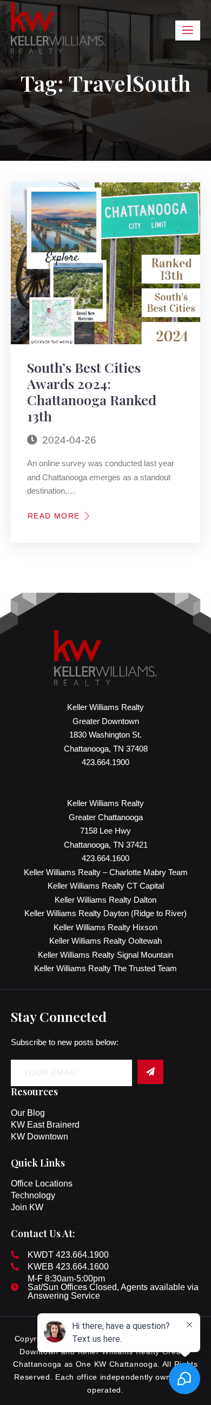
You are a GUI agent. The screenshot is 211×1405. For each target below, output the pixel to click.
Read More (54, 515)
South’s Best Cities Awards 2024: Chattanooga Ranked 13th (91, 391)
